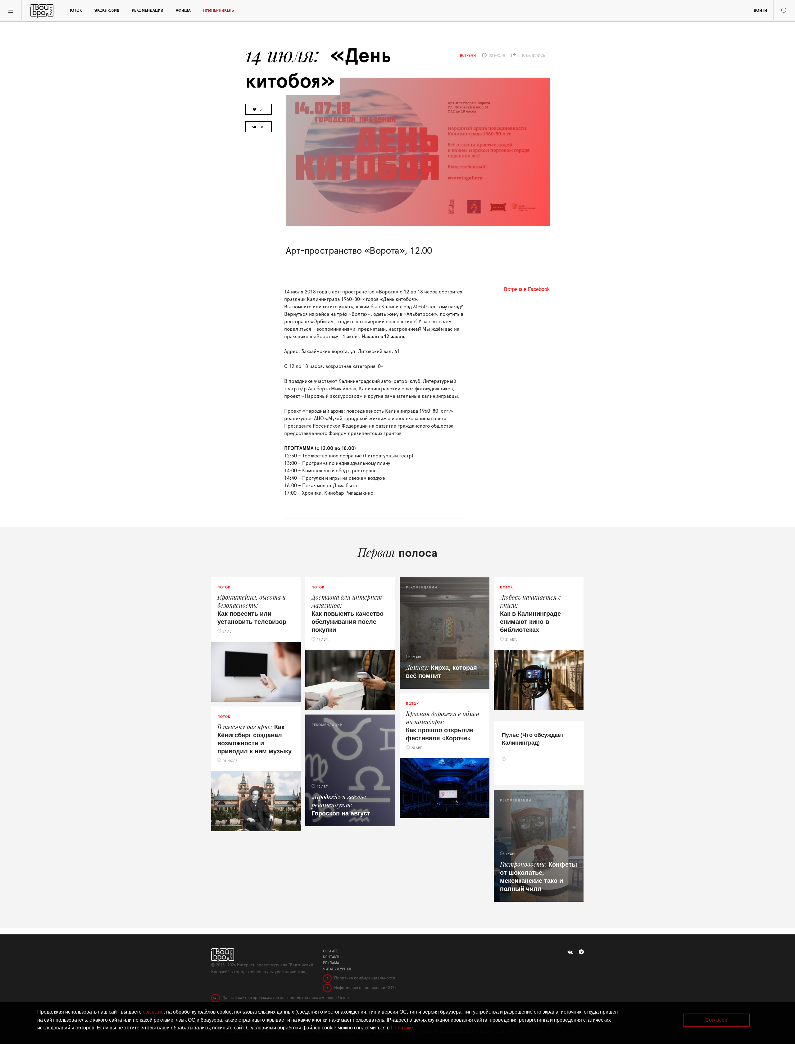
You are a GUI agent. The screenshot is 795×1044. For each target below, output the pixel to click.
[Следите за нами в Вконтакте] (570, 952)
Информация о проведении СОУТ (365, 988)
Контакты (332, 957)
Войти (760, 11)
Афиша (183, 11)
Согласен (716, 1020)
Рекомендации (147, 11)
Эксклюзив (106, 11)
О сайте (330, 951)
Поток (75, 11)
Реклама (331, 963)
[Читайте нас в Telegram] (581, 952)
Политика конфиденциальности (364, 978)
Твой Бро (42, 11)
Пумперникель (218, 11)
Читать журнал (337, 969)
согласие (153, 1011)
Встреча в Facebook (527, 289)
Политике (402, 1027)
